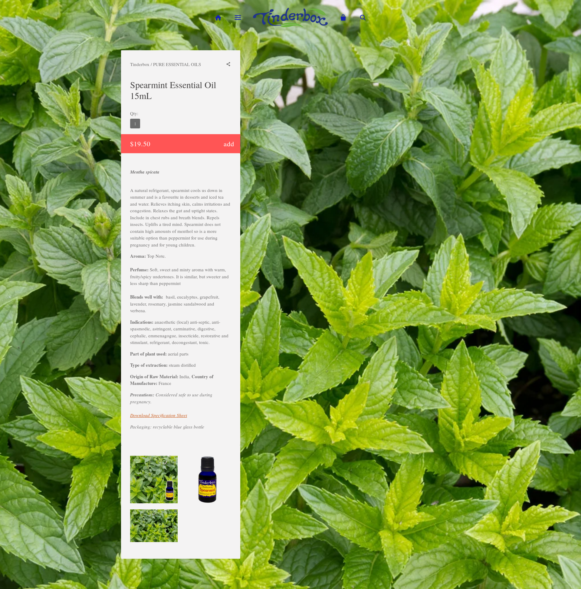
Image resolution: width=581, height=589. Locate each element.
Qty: (134, 113)
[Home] (218, 17)
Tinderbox (139, 64)
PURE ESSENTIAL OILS (177, 64)
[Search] (363, 17)
